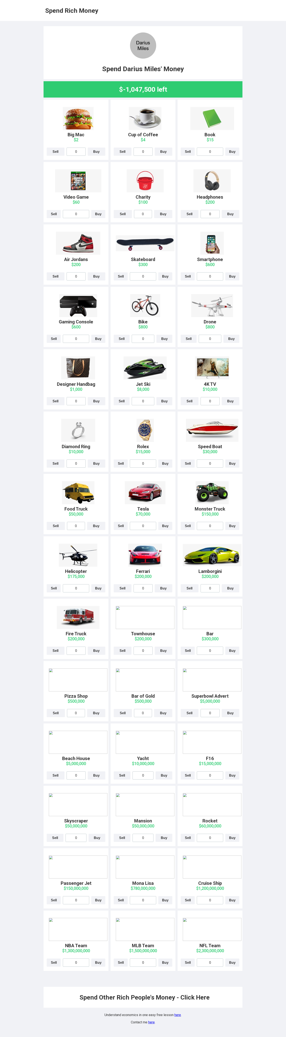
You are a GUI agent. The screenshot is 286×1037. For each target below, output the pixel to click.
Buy (96, 151)
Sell (55, 151)
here (177, 1015)
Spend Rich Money (71, 10)
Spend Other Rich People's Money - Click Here (145, 997)
